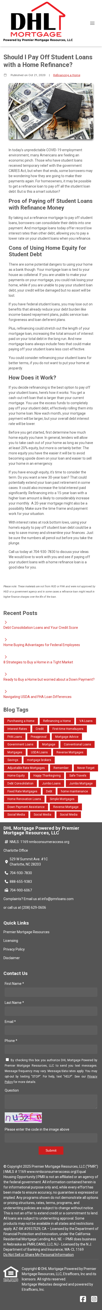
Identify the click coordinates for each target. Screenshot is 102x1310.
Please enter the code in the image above (37, 1129)
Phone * (11, 1041)
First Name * (14, 984)
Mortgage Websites (37, 1284)
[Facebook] (83, 1299)
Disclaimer (11, 958)
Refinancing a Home (66, 75)
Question (12, 1090)
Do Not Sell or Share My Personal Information (38, 1255)
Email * (10, 1022)
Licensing (10, 941)
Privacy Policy (14, 949)
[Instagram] (94, 1299)
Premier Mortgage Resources (26, 932)
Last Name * (14, 1003)
